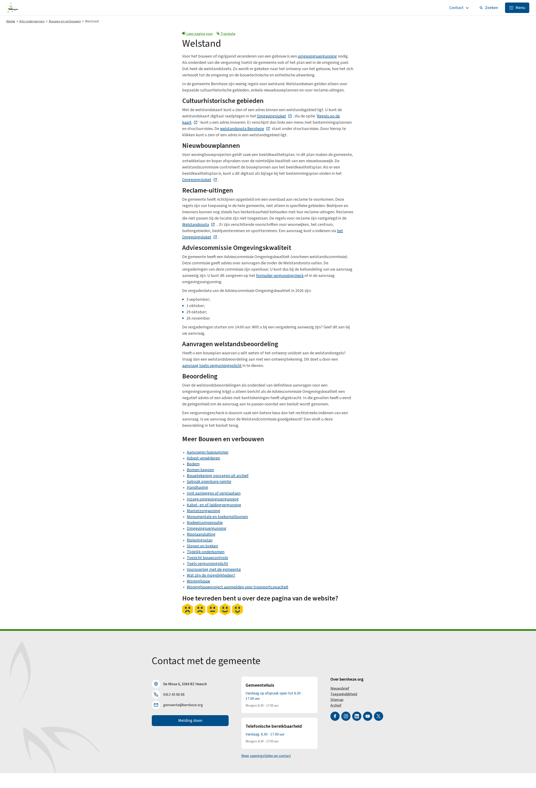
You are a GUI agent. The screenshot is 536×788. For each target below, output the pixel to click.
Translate (227, 33)
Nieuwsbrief (339, 688)
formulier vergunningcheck (280, 276)
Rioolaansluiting (201, 534)
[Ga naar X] (378, 716)
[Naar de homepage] (12, 8)
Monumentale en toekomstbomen (217, 517)
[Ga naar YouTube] (367, 716)
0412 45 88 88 (173, 694)
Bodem (193, 464)
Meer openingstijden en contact (266, 755)
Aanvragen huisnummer (207, 452)
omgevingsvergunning (317, 56)
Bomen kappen (200, 470)
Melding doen (190, 721)
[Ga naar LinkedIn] (356, 716)
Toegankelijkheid (343, 694)
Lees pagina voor (199, 33)
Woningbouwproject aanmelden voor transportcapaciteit (237, 587)
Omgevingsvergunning (206, 528)
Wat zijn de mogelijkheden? (211, 575)
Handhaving (197, 487)
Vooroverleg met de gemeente (214, 569)
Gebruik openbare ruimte (209, 482)
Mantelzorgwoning (203, 511)
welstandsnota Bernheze (245, 129)
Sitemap (336, 699)
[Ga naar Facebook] (335, 716)
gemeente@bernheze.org (183, 705)
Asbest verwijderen (203, 458)
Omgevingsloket (274, 116)
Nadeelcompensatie (205, 523)
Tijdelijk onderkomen (205, 552)
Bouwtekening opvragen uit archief (218, 476)
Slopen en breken (202, 546)
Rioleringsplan (200, 540)
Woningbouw (198, 581)
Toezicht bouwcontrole (207, 558)
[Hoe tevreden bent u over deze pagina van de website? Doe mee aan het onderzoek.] (212, 614)
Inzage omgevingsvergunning (213, 499)
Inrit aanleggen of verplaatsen (214, 493)
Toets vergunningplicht (207, 564)
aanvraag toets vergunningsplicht (212, 366)
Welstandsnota (198, 225)
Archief (335, 705)
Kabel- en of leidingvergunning (214, 505)
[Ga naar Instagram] (345, 716)
